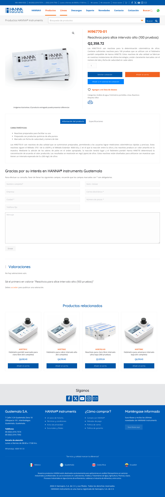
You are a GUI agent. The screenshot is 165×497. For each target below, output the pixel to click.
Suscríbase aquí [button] (134, 427)
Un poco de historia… (55, 418)
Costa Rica (101, 465)
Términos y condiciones (56, 421)
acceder (14, 287)
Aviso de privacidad (55, 424)
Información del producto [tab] (73, 121)
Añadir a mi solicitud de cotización (105, 82)
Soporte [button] (90, 10)
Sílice (97, 97)
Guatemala (69, 465)
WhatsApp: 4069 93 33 (14, 448)
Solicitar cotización (105, 75)
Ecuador (133, 465)
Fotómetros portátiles (117, 95)
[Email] (95, 398)
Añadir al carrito (142, 75)
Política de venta (94, 424)
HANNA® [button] (36, 10)
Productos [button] (50, 10)
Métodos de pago (94, 421)
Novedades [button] (104, 10)
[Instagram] (89, 398)
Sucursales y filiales (55, 428)
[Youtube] (82, 398)
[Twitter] (76, 398)
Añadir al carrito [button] (23, 366)
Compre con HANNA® (96, 418)
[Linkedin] (132, 2)
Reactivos (135, 95)
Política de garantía (95, 428)
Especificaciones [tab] (96, 121)
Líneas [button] (63, 10)
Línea (129, 95)
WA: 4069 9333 (20, 3)
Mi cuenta (94, 3)
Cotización (133, 10)
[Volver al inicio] (14, 10)
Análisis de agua (103, 95)
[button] (148, 10)
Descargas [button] (76, 10)
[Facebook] (69, 398)
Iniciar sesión (117, 3)
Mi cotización (105, 3)
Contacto (119, 10)
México (37, 465)
